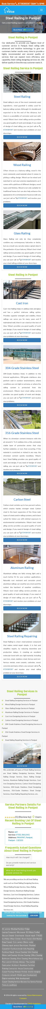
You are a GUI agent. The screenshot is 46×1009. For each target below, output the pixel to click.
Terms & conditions (9, 985)
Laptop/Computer (9, 932)
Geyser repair (30, 936)
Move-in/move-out (36, 959)
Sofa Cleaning (33, 952)
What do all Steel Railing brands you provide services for (21, 871)
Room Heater (27, 939)
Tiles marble (30, 962)
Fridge (27, 929)
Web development (22, 978)
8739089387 (8, 130)
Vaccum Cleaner (8, 936)
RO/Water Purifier (33, 932)
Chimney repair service (10, 945)
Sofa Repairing (28, 949)
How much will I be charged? (18, 857)
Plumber (32, 945)
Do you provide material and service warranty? (21, 864)
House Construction (25, 969)
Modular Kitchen (21, 972)
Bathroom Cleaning (9, 959)
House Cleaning (21, 952)
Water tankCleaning (9, 955)
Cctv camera (17, 942)
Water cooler (28, 942)
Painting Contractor (9, 969)
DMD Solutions (34, 1003)
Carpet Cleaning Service (11, 982)
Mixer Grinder (16, 939)
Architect (15, 965)
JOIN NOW (34, 915)
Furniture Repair (8, 952)
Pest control (6, 962)
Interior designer (34, 972)
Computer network (9, 975)
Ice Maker (5, 939)
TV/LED (39, 936)
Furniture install (16, 949)
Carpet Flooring (8, 972)
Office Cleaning (36, 955)
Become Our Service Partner (31, 982)
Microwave (21, 932)
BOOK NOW (22, 137)
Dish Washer (37, 939)
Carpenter (6, 949)
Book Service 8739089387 (16, 3)
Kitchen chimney (19, 962)
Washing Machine (17, 929)
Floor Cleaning (22, 959)
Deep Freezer (7, 942)
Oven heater (19, 936)
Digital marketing (8, 978)
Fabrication (6, 965)
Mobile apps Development (27, 975)
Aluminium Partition (27, 965)
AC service (6, 929)
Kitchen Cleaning (24, 955)
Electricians (24, 945)
